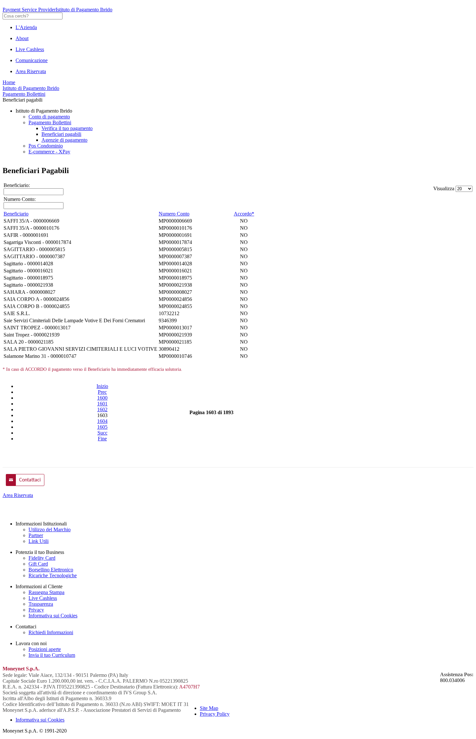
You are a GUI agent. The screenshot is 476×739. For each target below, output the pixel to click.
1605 (102, 427)
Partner (35, 535)
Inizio (102, 386)
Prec (102, 392)
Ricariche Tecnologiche (52, 575)
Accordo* (244, 213)
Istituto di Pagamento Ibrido (84, 9)
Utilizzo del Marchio (49, 529)
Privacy (36, 609)
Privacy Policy (215, 714)
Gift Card (38, 564)
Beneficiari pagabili (61, 134)
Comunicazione (32, 60)
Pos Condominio (45, 146)
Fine (102, 438)
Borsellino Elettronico (50, 569)
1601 (102, 403)
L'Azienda (26, 27)
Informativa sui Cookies (52, 615)
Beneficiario (16, 213)
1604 (102, 421)
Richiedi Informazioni (50, 632)
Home (9, 82)
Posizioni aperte (44, 649)
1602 (102, 409)
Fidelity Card (41, 558)
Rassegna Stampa (46, 592)
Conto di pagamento (49, 116)
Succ (102, 433)
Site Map (209, 708)
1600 (102, 398)
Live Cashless (30, 49)
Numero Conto (174, 213)
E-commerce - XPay (49, 151)
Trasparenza (40, 604)
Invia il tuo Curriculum (51, 655)
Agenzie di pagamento (64, 140)
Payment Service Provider (29, 9)
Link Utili (38, 541)
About (22, 38)
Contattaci (30, 480)
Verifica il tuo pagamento (67, 128)
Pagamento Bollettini (24, 94)
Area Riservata (31, 71)
